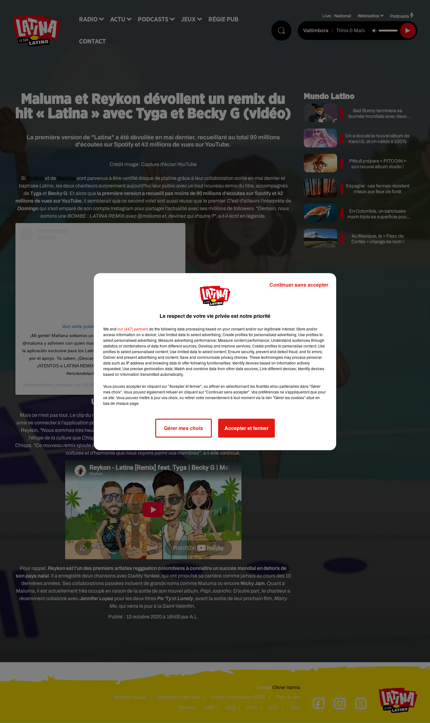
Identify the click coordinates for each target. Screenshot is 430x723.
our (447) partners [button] (132, 328)
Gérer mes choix (183, 428)
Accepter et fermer (246, 428)
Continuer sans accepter (298, 284)
